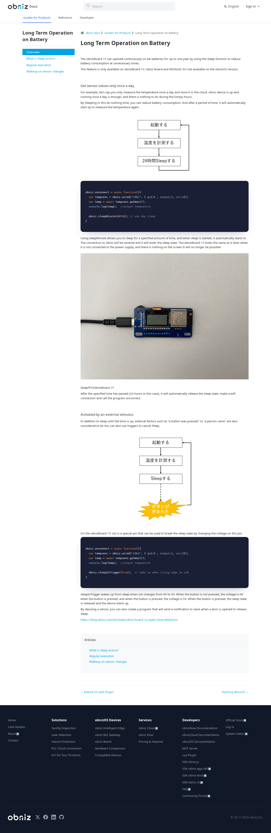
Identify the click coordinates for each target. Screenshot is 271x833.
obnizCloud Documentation (200, 735)
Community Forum (196, 796)
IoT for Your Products (66, 755)
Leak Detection (61, 735)
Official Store (236, 720)
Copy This (239, 185)
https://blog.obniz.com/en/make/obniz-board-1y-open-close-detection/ (129, 620)
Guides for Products (36, 17)
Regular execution (38, 65)
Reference (65, 17)
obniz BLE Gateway (107, 735)
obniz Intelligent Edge (110, 728)
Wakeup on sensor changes (45, 71)
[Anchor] (136, 85)
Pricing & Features (151, 741)
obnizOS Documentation (198, 741)
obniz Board (103, 741)
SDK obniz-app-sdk (196, 768)
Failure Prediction (63, 741)
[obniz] (19, 817)
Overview (32, 52)
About (13, 734)
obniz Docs (93, 33)
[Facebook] (45, 817)
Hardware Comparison (110, 748)
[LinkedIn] (53, 817)
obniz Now (146, 735)
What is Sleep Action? (41, 58)
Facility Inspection (64, 728)
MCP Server (190, 748)
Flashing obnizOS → (235, 692)
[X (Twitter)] (37, 817)
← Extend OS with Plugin (97, 692)
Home (12, 720)
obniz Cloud (148, 728)
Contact (13, 740)
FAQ (186, 789)
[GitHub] (61, 817)
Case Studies (16, 727)
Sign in (251, 6)
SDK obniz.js (190, 762)
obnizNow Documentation (200, 728)
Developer (87, 17)
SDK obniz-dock (194, 775)
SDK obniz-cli (192, 782)
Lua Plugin (189, 755)
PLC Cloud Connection (67, 748)
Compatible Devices (108, 755)
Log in (230, 727)
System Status (236, 734)
